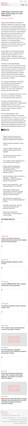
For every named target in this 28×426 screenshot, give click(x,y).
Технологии (4, 236)
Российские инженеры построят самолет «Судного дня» (12, 156)
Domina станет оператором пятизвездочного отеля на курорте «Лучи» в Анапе (12, 213)
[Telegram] (8, 130)
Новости (10, 18)
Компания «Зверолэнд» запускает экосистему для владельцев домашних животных (12, 206)
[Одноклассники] (6, 130)
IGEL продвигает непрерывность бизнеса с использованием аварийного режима (14, 200)
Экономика (4, 347)
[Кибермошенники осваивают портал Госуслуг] (14, 258)
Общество (4, 371)
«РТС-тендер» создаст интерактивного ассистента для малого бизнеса (13, 161)
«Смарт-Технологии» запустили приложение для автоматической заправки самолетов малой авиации (13, 138)
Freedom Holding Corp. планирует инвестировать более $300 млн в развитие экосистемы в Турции (13, 351)
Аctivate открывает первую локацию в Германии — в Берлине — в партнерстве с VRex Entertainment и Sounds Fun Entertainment (14, 178)
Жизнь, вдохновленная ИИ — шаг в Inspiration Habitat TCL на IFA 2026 (13, 185)
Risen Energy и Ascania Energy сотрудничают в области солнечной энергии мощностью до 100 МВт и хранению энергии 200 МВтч (13, 192)
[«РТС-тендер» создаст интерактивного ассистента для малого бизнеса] (14, 324)
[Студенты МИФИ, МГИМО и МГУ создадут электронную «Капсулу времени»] (14, 280)
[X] (2, 130)
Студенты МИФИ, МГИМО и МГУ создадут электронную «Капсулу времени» (12, 150)
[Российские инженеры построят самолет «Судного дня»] (14, 302)
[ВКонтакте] (4, 130)
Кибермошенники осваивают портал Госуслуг (13, 144)
